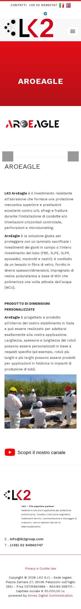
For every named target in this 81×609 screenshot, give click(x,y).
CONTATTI (19, 5)
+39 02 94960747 (43, 5)
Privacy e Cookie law (40, 568)
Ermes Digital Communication (50, 595)
